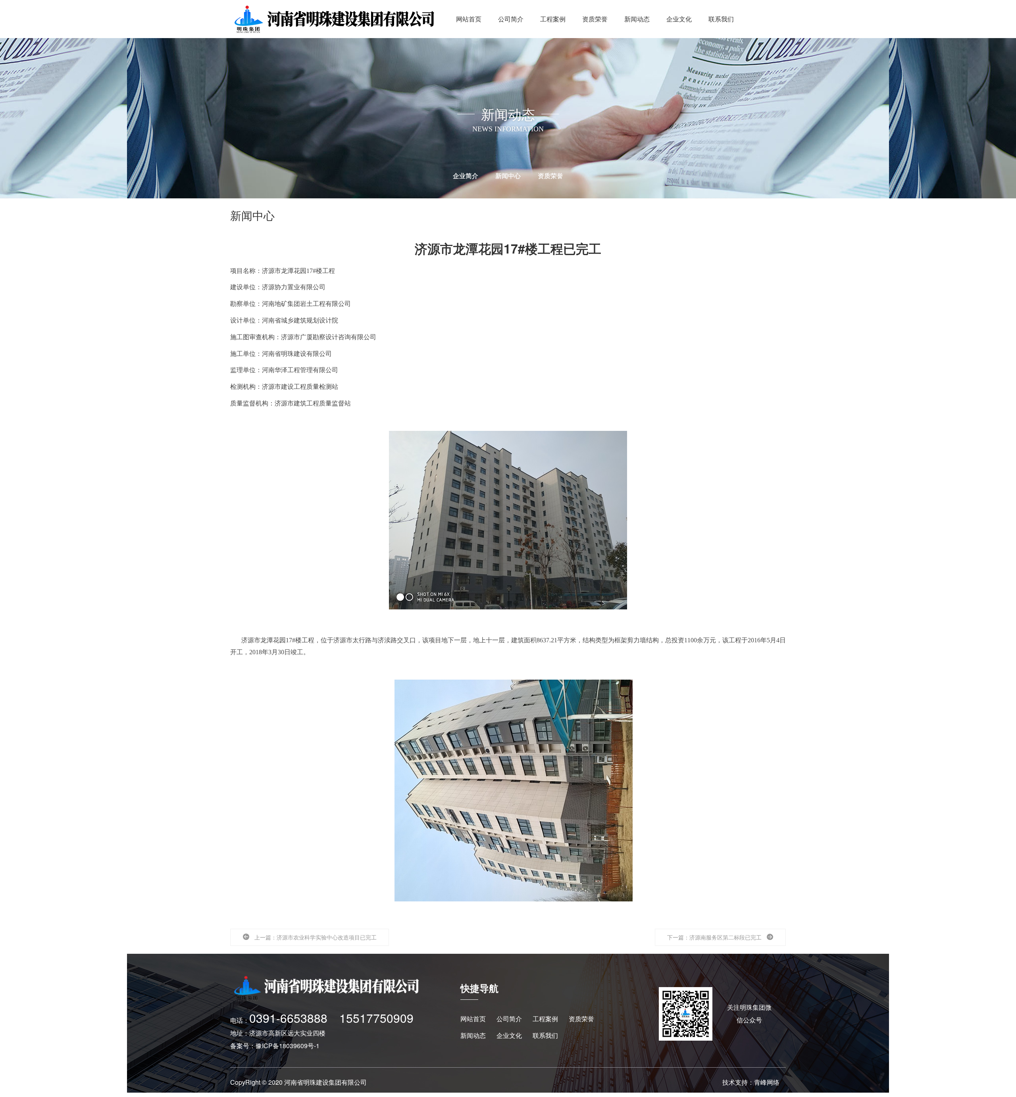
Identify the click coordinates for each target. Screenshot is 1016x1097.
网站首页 (468, 18)
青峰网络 (766, 1082)
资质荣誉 (595, 18)
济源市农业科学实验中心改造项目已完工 (327, 937)
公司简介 (510, 18)
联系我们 (721, 18)
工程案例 (553, 18)
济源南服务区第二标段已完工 (725, 937)
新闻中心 (508, 175)
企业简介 (465, 175)
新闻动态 (637, 18)
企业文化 (679, 18)
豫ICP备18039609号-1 (287, 1045)
